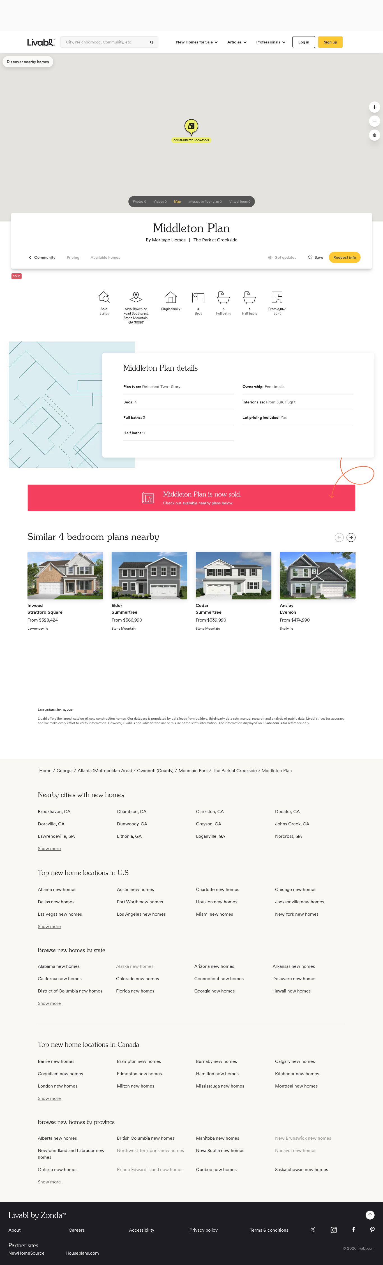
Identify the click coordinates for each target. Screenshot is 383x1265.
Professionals (268, 42)
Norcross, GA (288, 836)
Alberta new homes (57, 1138)
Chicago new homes (295, 889)
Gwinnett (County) (155, 770)
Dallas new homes (56, 901)
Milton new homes (135, 1086)
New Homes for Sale (194, 42)
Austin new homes (135, 889)
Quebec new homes (216, 1169)
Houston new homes (216, 901)
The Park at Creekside (215, 240)
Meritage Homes (169, 240)
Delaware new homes (294, 978)
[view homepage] (41, 42)
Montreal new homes (296, 1086)
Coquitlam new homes (60, 1073)
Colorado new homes (137, 978)
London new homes (57, 1086)
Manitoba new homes (217, 1138)
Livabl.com (271, 723)
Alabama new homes (59, 966)
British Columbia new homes (145, 1138)
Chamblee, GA (131, 811)
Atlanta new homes (57, 889)
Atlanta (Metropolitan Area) (105, 770)
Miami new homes (214, 914)
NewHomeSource (26, 1253)
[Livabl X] (312, 1229)
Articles (234, 42)
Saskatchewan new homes (301, 1169)
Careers (77, 1230)
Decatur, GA (287, 811)
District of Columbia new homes (70, 991)
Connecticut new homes (219, 978)
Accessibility (141, 1230)
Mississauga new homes (220, 1086)
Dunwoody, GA (132, 824)
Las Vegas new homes (60, 914)
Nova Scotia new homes (220, 1150)
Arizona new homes (214, 966)
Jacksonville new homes (299, 901)
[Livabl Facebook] (353, 1229)
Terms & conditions (269, 1230)
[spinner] (151, 42)
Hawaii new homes (292, 991)
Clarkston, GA (210, 811)
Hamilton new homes (217, 1073)
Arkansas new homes (294, 966)
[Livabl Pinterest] (372, 1229)
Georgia (65, 770)
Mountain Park (193, 770)
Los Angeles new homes (141, 914)
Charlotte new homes (217, 889)
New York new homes (297, 914)
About (14, 1230)
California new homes (60, 978)
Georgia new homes (214, 991)
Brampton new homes (139, 1061)
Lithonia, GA (129, 836)
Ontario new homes (57, 1169)
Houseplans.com (82, 1253)
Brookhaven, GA (54, 811)
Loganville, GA (210, 836)
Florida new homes (135, 991)
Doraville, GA (51, 824)
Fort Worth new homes (140, 901)
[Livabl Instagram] (334, 1230)
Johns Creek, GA (292, 824)
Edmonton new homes (139, 1073)
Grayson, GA (208, 824)
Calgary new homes (295, 1061)
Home (45, 770)
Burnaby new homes (216, 1061)
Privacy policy (204, 1230)
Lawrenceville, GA (56, 836)
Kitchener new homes (297, 1073)
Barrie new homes (56, 1061)
